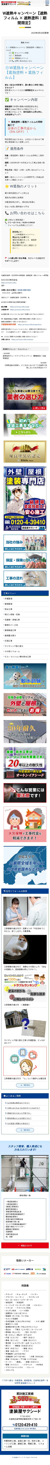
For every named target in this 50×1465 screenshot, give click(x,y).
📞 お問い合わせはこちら (20, 61)
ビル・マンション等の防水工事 (18, 656)
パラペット (28, 1364)
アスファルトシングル (14, 1367)
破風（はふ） (29, 1348)
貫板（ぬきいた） (12, 1351)
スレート (30, 1367)
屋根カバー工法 (11, 625)
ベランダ (9, 1308)
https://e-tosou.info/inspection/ (30, 324)
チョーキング (22, 1294)
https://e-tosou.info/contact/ (22, 339)
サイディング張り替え (14, 646)
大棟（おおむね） (37, 1356)
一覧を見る (26, 1085)
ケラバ (26, 1351)
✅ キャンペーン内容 (19, 53)
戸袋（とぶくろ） (12, 1337)
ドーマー (9, 1362)
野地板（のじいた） (13, 1332)
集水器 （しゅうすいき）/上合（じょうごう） (23, 1343)
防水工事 (8, 609)
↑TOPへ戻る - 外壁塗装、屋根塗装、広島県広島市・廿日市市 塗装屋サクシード (25, 1381)
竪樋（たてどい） (12, 1364)
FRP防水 (39, 1364)
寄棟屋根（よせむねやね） (16, 1354)
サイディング (34, 1297)
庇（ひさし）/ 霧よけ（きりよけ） (19, 1335)
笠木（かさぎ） (31, 1332)
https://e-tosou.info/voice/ (20, 309)
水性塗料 (20, 1302)
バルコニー (38, 1305)
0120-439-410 (24, 290)
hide (27, 42)
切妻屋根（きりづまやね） (16, 1356)
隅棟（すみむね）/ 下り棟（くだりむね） (22, 1359)
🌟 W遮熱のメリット (18, 58)
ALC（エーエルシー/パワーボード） (20, 1299)
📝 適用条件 (15, 55)
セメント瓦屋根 (12, 1318)
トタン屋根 (40, 1321)
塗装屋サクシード (18, 1457)
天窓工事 (8, 640)
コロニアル (10, 1370)
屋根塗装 (8, 604)
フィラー (34, 1294)
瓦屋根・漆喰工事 (12, 619)
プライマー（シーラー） (15, 1297)
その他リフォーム (12, 651)
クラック (9, 1294)
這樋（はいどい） (30, 1340)
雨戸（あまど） (30, 1337)
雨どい (8, 1345)
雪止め (8, 1329)
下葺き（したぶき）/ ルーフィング (28, 1329)
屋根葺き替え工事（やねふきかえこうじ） (22, 1327)
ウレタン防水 (11, 1310)
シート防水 (24, 1310)
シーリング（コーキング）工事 (18, 1305)
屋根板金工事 (10, 630)
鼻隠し (19, 1362)
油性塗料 (9, 1302)
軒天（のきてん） (12, 1348)
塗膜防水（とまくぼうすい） (17, 1313)
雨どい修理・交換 (12, 614)
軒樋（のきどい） (33, 1362)
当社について (26, 1245)
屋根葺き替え (10, 635)
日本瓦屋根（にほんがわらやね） (19, 1321)
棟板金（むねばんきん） (24, 1345)
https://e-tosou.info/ (9, 283)
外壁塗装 (8, 598)
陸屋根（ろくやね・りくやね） (18, 1316)
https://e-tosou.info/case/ (19, 307)
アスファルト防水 (24, 1308)
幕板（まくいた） (12, 1340)
